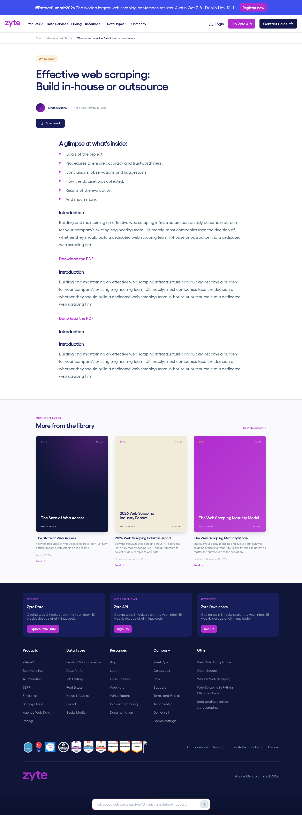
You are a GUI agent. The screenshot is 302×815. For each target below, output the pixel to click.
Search (71, 704)
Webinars (117, 687)
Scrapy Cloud (33, 704)
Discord (273, 747)
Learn (114, 670)
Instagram (220, 747)
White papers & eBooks (59, 38)
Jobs (156, 679)
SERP (26, 687)
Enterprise (30, 695)
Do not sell (161, 712)
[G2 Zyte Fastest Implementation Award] (89, 747)
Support (159, 687)
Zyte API (29, 662)
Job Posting (74, 679)
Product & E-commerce (83, 662)
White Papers (120, 695)
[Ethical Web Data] (29, 747)
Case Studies (120, 679)
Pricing (28, 721)
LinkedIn (257, 747)
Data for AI (74, 670)
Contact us (161, 670)
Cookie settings (164, 721)
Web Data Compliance (214, 662)
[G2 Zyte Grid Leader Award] (101, 747)
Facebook (201, 747)
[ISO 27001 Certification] (64, 747)
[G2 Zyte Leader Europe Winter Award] (77, 747)
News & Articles (77, 695)
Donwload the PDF (76, 258)
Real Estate (74, 687)
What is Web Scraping (214, 679)
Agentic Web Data (36, 712)
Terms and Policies (166, 695)
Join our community (124, 704)
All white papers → (254, 427)
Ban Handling (33, 670)
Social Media (76, 712)
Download (52, 123)
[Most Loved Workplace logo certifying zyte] (39, 747)
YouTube (239, 747)
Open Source (207, 670)
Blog (38, 38)
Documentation (121, 712)
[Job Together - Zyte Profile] (51, 747)
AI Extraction (32, 679)
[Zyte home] (12, 23)
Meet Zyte (160, 662)
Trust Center (162, 704)
